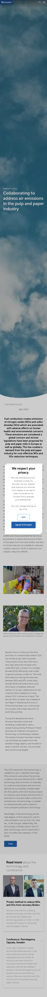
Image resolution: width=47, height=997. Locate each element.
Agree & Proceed (23, 525)
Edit (23, 517)
